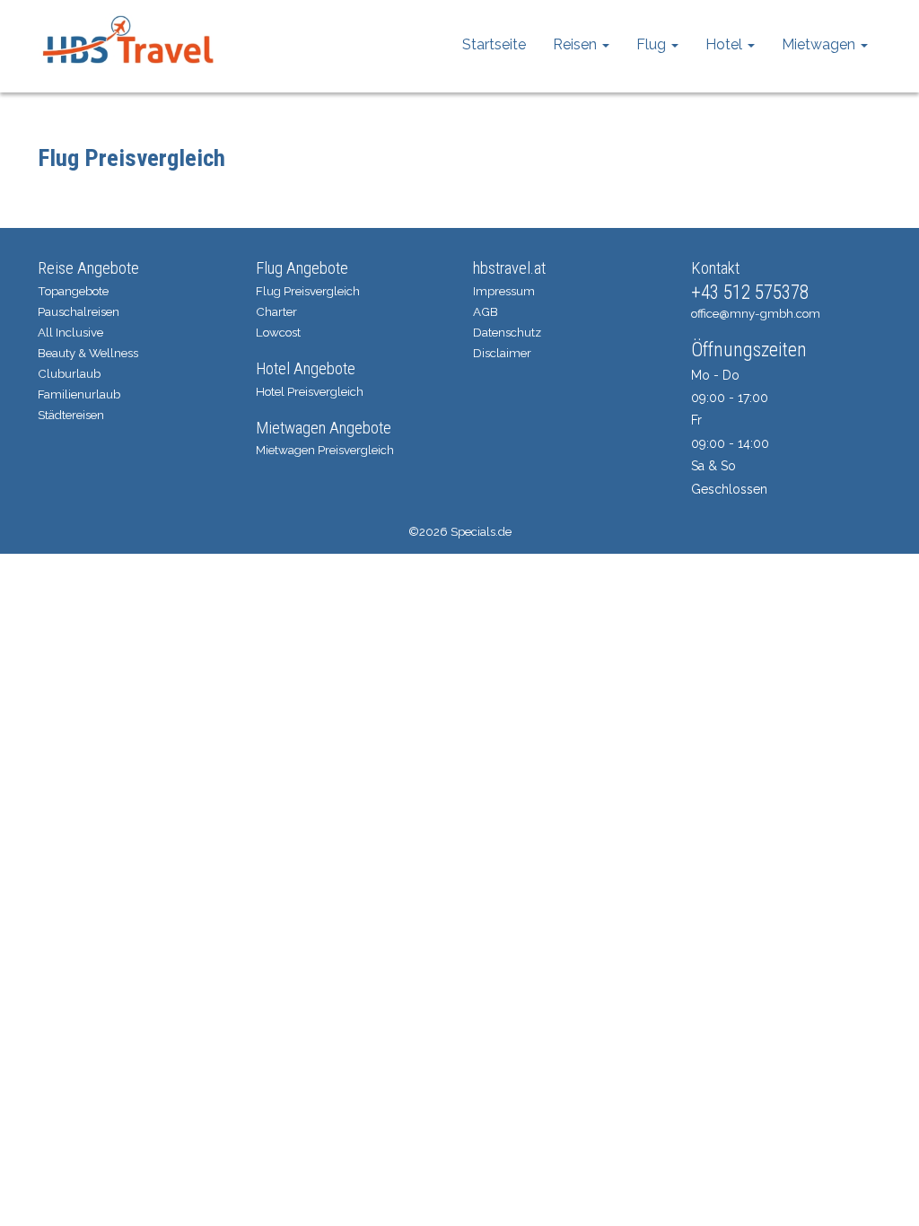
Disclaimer (502, 353)
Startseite (494, 44)
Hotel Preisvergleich (309, 391)
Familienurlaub (79, 394)
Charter (276, 311)
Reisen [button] (576, 44)
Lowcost (278, 332)
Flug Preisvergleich (308, 291)
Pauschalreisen (78, 311)
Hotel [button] (725, 44)
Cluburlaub (69, 373)
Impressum (504, 291)
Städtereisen (71, 414)
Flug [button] (653, 44)
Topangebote (73, 291)
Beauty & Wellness (88, 353)
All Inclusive (70, 332)
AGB (485, 311)
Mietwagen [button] (820, 44)
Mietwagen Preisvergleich (325, 449)
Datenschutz (507, 332)
